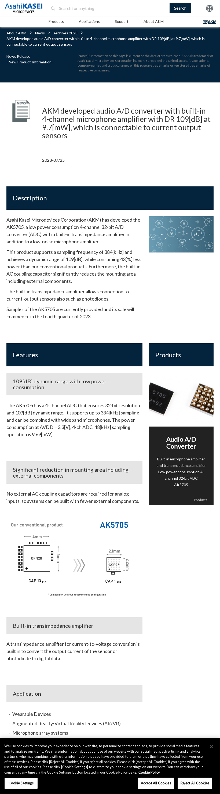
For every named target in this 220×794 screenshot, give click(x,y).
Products (56, 21)
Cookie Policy (149, 772)
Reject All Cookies (195, 783)
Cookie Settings (21, 783)
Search (180, 7)
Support (122, 21)
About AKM (154, 21)
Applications (89, 21)
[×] (211, 747)
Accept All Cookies (156, 783)
